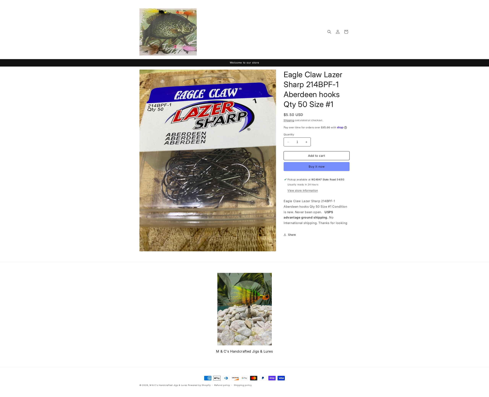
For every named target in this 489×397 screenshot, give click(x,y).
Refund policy (222, 385)
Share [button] (292, 234)
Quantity (289, 134)
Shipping (289, 120)
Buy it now (317, 166)
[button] (329, 32)
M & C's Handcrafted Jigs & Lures (168, 385)
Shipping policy (243, 385)
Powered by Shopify (199, 385)
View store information (302, 190)
